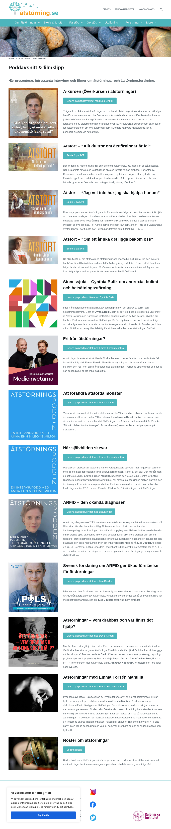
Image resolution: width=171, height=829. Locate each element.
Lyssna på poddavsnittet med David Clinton (90, 402)
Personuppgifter (125, 9)
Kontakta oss (146, 9)
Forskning (132, 22)
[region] (43, 804)
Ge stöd (92, 22)
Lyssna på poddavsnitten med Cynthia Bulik (90, 297)
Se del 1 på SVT (75, 155)
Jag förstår (43, 815)
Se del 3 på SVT (75, 248)
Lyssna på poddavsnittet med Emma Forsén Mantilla (95, 348)
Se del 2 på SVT (75, 201)
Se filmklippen (74, 749)
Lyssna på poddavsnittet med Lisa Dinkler (89, 511)
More (149, 22)
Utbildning (111, 22)
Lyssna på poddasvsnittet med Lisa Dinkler (89, 100)
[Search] (161, 9)
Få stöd (74, 22)
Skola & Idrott (53, 22)
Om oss (107, 9)
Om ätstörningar (25, 22)
